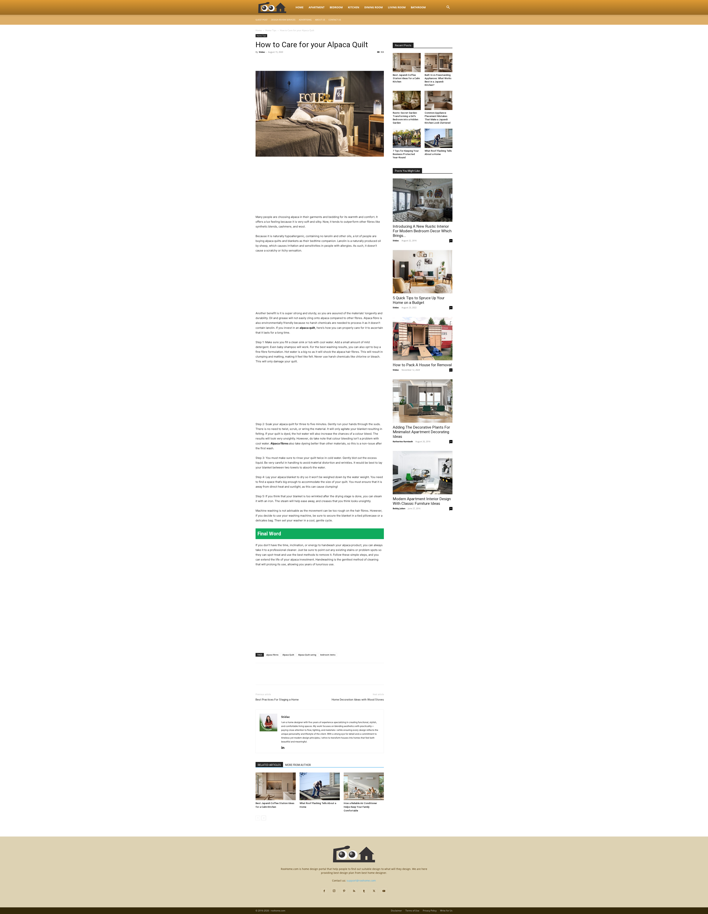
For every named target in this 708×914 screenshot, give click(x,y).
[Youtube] (384, 891)
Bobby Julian (399, 508)
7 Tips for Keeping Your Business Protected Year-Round (406, 154)
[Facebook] (259, 60)
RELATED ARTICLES (269, 764)
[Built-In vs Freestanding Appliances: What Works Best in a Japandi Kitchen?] (439, 62)
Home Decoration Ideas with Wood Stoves (358, 699)
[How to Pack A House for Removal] (422, 338)
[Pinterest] (276, 60)
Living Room (397, 7)
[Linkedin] (284, 748)
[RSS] (354, 891)
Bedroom (336, 7)
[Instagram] (334, 891)
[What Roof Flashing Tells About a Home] (320, 786)
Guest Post (262, 19)
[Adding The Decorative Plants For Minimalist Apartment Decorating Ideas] (422, 401)
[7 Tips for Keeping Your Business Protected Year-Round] (407, 138)
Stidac (262, 52)
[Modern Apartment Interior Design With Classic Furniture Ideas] (422, 472)
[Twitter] (267, 60)
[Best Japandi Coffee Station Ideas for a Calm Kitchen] (276, 786)
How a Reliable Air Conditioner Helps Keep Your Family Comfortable (360, 807)
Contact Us (335, 19)
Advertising (305, 19)
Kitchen (353, 7)
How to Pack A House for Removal (422, 365)
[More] (293, 60)
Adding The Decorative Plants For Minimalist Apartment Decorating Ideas (421, 432)
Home (299, 7)
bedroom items (327, 654)
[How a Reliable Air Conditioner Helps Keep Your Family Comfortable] (364, 786)
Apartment (316, 7)
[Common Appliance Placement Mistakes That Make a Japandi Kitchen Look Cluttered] (439, 100)
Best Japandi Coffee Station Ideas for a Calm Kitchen (406, 78)
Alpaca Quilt (288, 654)
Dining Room (373, 7)
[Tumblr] (364, 891)
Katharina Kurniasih (403, 441)
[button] (448, 7)
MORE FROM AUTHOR (298, 764)
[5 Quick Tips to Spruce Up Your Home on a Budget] (422, 271)
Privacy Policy (430, 910)
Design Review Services (283, 19)
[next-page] (263, 818)
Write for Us (446, 910)
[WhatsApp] (284, 60)
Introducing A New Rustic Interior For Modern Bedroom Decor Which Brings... (422, 231)
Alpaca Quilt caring (307, 654)
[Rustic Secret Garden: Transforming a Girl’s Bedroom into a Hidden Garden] (407, 100)
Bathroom (418, 7)
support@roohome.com (361, 880)
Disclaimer (396, 910)
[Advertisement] (320, 187)
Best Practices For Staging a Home (277, 699)
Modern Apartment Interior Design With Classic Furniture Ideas (422, 501)
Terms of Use (412, 910)
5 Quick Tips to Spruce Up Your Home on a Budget (419, 300)
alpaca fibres (272, 654)
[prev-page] (258, 818)
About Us (320, 19)
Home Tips (270, 30)
